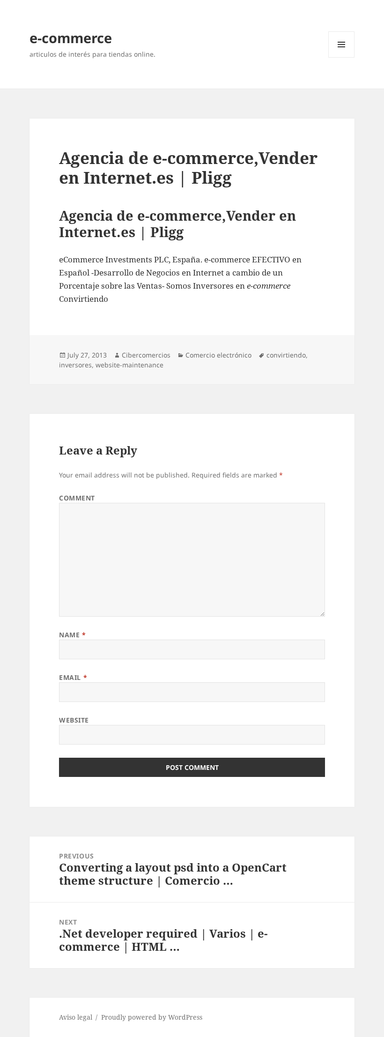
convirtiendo (286, 355)
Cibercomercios (146, 355)
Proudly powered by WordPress (151, 1017)
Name (72, 634)
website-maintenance (129, 364)
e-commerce (71, 38)
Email (73, 677)
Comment (77, 497)
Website (74, 720)
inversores (75, 364)
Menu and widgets (341, 57)
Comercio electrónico (218, 355)
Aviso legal (75, 1017)
